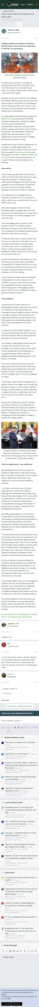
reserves (21, 197)
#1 (37, 38)
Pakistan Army (9, 749)
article (20, 246)
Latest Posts (9, 872)
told (10, 330)
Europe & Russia (10, 884)
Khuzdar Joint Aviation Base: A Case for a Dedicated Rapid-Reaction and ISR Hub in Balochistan (21, 765)
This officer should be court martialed (19, 742)
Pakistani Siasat (10, 924)
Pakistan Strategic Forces (13, 784)
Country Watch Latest (13, 802)
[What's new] (36, 4)
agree (30, 498)
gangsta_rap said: (9, 689)
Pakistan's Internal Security (13, 758)
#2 (37, 632)
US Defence (9, 851)
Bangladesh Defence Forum (14, 817)
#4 (37, 682)
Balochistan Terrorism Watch (16, 754)
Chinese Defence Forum (13, 840)
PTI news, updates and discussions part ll (21, 917)
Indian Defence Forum (12, 865)
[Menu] (2, 4)
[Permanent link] (11, 168)
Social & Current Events (12, 912)
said (2, 346)
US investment (19, 152)
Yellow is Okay (7, 20)
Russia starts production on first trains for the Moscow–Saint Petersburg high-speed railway (21, 891)
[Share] (34, 38)
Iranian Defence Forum (12, 828)
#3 (37, 652)
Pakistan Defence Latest (14, 737)
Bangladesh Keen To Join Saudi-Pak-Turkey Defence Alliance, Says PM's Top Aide (20, 810)
